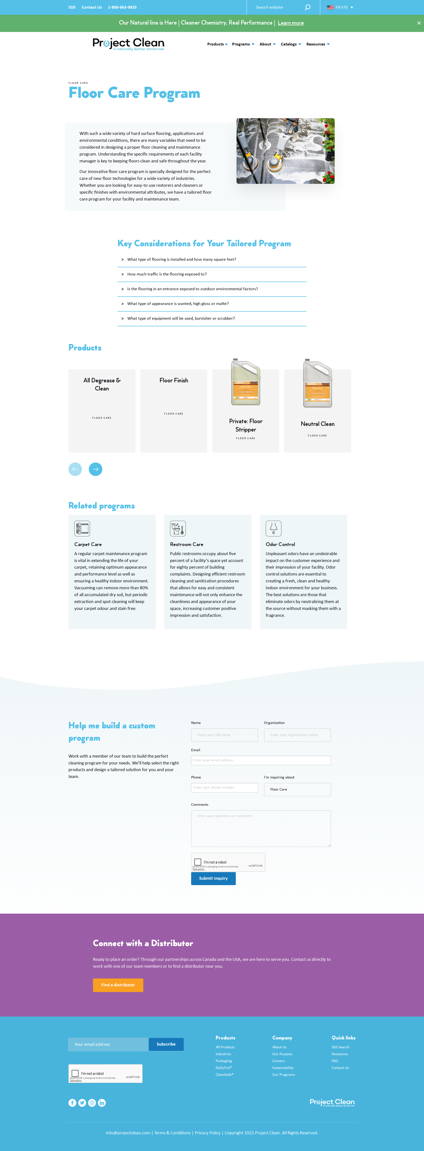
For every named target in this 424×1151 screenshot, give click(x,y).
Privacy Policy (208, 1133)
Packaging (224, 1061)
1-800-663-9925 (122, 7)
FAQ (335, 1061)
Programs (241, 44)
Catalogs (289, 44)
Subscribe (166, 1044)
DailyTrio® (224, 1068)
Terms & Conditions (172, 1133)
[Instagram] (92, 1103)
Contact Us (92, 7)
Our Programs (283, 1075)
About (265, 44)
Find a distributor (118, 985)
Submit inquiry (213, 878)
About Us (279, 1047)
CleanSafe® (225, 1075)
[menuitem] (242, 44)
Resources (315, 44)
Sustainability (282, 1068)
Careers (278, 1061)
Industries (223, 1054)
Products (215, 44)
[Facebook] (72, 1103)
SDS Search (340, 1047)
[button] (340, 7)
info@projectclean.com (128, 1133)
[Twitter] (82, 1103)
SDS (72, 7)
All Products (225, 1047)
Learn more (291, 23)
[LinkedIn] (102, 1103)
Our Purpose (282, 1054)
